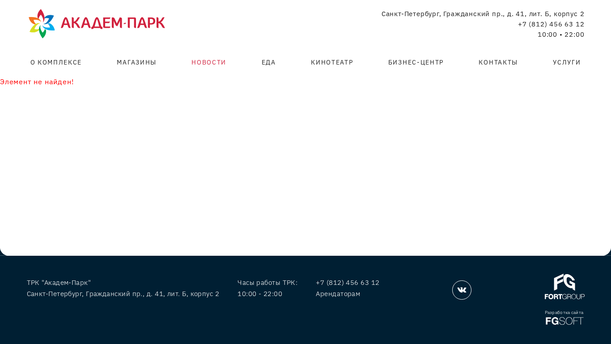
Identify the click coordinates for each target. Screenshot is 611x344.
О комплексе (56, 62)
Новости (208, 62)
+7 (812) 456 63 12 (551, 24)
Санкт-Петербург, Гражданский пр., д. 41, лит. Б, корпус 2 (483, 14)
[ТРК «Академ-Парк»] (97, 24)
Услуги (567, 62)
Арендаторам (338, 293)
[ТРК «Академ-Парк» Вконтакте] (461, 290)
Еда (269, 62)
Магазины (136, 62)
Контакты (498, 62)
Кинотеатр (332, 62)
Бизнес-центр (416, 62)
